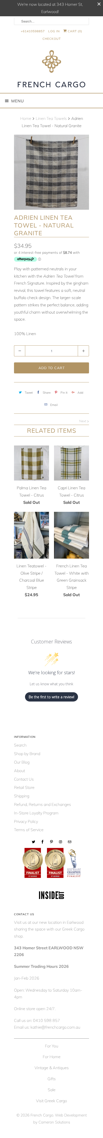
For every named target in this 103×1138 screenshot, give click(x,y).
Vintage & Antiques (51, 1067)
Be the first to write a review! (51, 697)
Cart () (74, 31)
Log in (54, 31)
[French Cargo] (51, 69)
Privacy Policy (26, 821)
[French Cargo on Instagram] (60, 842)
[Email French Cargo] (69, 842)
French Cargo (41, 1115)
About (19, 770)
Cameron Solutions (54, 1122)
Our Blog (22, 762)
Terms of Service (29, 829)
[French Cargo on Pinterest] (51, 842)
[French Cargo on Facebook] (42, 842)
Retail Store (24, 787)
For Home (51, 1056)
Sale (52, 1089)
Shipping (21, 795)
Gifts (52, 1078)
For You (51, 1045)
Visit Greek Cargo (51, 1100)
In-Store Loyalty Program (36, 812)
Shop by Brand (27, 753)
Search (20, 745)
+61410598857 (33, 31)
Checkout (51, 39)
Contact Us (24, 779)
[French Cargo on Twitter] (33, 842)
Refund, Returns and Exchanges (42, 804)
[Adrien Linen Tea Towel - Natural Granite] (51, 172)
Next (83, 421)
